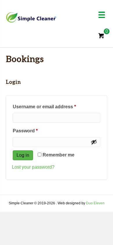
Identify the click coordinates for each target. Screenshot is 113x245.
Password (35, 130)
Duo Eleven (95, 203)
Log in (23, 155)
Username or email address (54, 106)
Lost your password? (33, 167)
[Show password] (94, 142)
